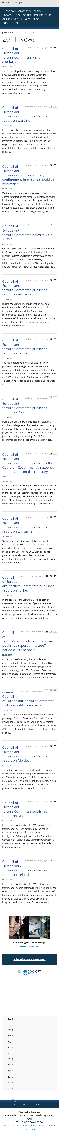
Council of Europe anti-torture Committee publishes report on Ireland (24, 868)
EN (51, 47)
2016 (10, 1076)
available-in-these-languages (36, 47)
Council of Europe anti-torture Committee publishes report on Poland (24, 405)
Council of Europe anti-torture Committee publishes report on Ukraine (24, 114)
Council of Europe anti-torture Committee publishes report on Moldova (24, 754)
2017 (10, 1070)
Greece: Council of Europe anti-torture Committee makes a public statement (28, 698)
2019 (10, 1059)
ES (51, 631)
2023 (10, 1035)
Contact (33, 1128)
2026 (10, 1018)
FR (55, 47)
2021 (10, 1047)
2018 (10, 1065)
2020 (10, 1053)
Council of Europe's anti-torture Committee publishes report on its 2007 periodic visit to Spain (27, 641)
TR (55, 576)
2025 (10, 1024)
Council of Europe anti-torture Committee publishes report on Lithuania (24, 524)
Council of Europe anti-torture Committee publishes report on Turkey (28, 583)
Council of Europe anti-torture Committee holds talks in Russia (27, 232)
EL (46, 691)
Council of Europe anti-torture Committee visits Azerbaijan (21, 55)
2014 (10, 1088)
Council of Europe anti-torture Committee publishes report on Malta (24, 809)
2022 (10, 1041)
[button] (29, 3)
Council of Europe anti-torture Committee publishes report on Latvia (24, 346)
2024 (10, 1030)
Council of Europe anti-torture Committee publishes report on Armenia (24, 288)
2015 (10, 1082)
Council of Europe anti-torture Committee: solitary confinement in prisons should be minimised (28, 175)
